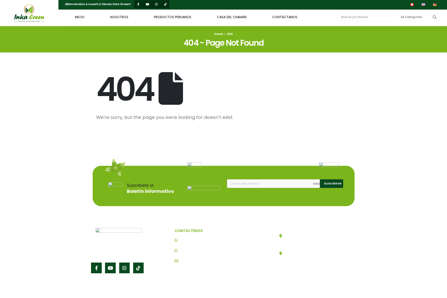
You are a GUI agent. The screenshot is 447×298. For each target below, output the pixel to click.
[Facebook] (138, 4)
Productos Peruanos (172, 17)
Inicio (80, 17)
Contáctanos (284, 17)
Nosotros (119, 17)
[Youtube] (147, 4)
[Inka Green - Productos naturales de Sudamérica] (29, 13)
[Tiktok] (165, 4)
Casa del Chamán (232, 17)
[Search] (434, 17)
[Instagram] (156, 4)
